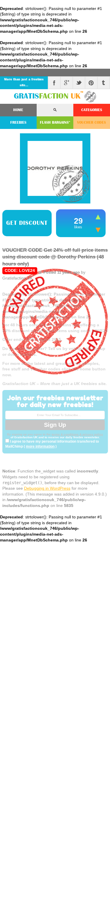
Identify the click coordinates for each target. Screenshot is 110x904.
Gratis (48, 96)
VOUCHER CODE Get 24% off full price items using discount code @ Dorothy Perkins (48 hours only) (55, 257)
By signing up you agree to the (29, 434)
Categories (91, 110)
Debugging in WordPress (47, 488)
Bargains (55, 122)
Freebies (18, 122)
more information (40, 446)
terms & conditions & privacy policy (77, 434)
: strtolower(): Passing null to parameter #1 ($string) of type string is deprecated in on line (55, 339)
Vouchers (91, 122)
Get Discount (27, 223)
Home (18, 110)
